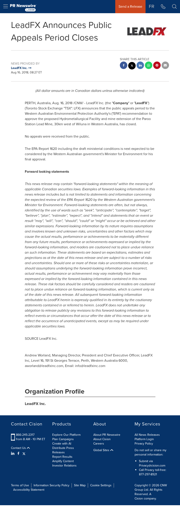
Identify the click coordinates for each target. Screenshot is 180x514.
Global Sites (101, 450)
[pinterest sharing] (157, 66)
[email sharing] (165, 66)
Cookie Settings (101, 485)
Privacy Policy (144, 443)
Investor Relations (64, 465)
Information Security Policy (51, 485)
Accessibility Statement (28, 489)
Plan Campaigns (63, 439)
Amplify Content (63, 461)
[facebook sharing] (123, 66)
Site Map (80, 485)
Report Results (62, 456)
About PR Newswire (106, 434)
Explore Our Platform (66, 434)
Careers (98, 443)
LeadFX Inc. (35, 404)
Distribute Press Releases (63, 450)
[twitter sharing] (132, 66)
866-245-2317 (25, 434)
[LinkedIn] (13, 453)
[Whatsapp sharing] (148, 66)
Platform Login (144, 439)
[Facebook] (18, 453)
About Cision (102, 439)
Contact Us (19, 448)
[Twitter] (24, 453)
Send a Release (130, 6)
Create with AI (61, 443)
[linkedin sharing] (140, 66)
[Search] (174, 6)
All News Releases (147, 434)
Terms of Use (20, 485)
